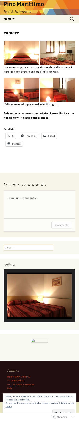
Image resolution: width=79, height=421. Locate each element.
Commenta (61, 225)
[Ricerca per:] (72, 19)
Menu (7, 19)
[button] (21, 53)
